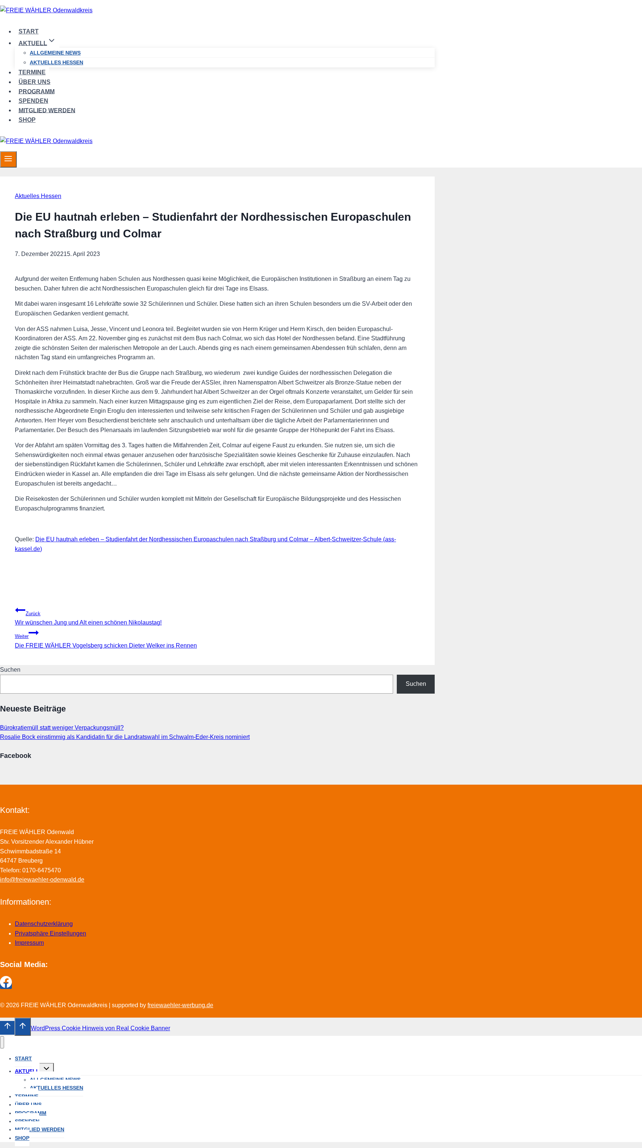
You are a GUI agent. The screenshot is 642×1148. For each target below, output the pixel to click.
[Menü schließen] (2, 1042)
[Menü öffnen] (8, 159)
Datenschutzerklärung (44, 924)
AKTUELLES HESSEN (56, 62)
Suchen (10, 670)
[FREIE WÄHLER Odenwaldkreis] (46, 10)
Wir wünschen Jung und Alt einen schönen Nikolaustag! (88, 618)
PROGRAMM (37, 91)
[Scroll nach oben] (7, 1027)
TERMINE (32, 72)
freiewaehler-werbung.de (180, 1005)
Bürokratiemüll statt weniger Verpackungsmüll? (62, 727)
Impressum (29, 943)
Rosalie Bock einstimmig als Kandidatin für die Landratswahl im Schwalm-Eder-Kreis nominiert (125, 737)
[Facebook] (6, 986)
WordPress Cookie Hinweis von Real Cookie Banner (100, 1028)
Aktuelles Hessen (38, 196)
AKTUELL (27, 1071)
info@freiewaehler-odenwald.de (42, 879)
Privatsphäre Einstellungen (50, 933)
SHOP (27, 120)
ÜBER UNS (35, 82)
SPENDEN (33, 101)
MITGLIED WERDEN (47, 110)
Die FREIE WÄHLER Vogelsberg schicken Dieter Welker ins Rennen (106, 641)
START (29, 31)
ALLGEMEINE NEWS (55, 53)
